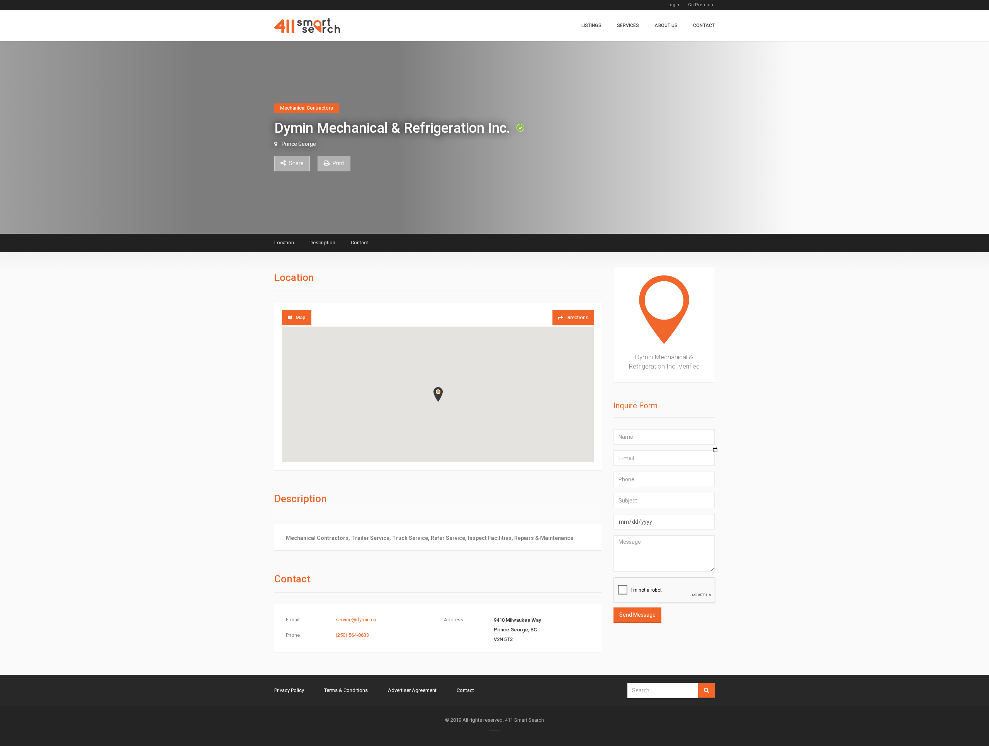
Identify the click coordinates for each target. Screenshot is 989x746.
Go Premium (701, 4)
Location (284, 242)
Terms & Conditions (346, 690)
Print (337, 163)
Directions (577, 317)
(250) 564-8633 (352, 635)
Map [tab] (301, 317)
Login (673, 4)
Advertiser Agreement (412, 690)
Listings (591, 25)
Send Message (637, 615)
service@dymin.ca (356, 620)
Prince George (299, 144)
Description (322, 242)
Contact (704, 25)
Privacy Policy (289, 690)
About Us (666, 25)
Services (628, 25)
